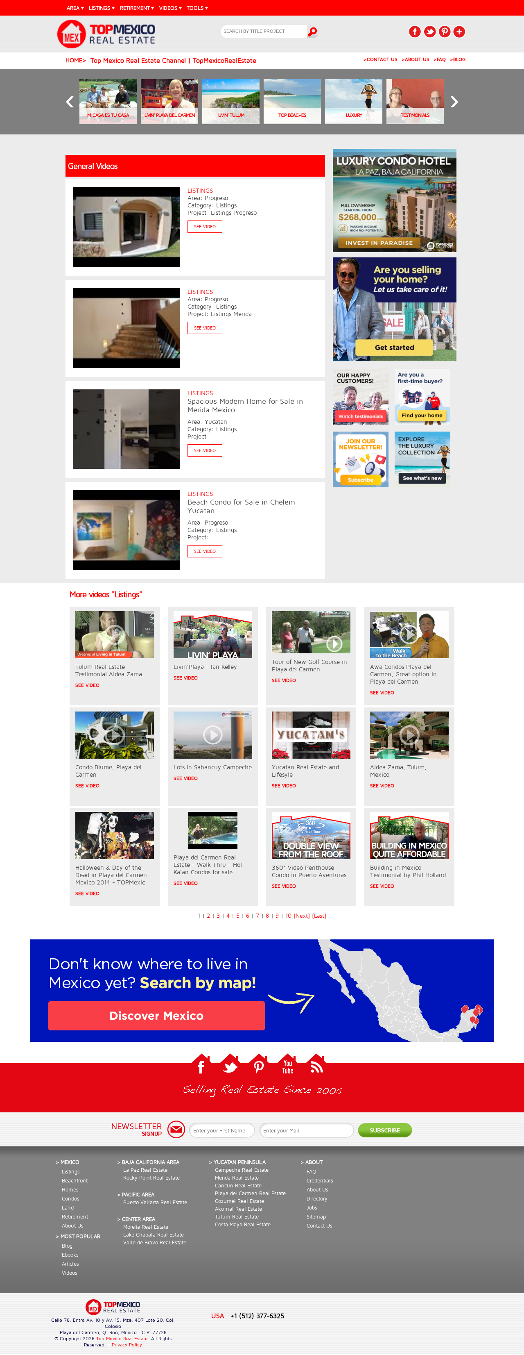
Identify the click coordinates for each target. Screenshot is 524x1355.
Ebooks (70, 1254)
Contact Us (319, 1225)
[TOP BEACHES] (292, 121)
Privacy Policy (127, 1344)
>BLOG (457, 59)
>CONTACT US (381, 59)
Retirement (75, 1216)
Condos (70, 1198)
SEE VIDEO (205, 226)
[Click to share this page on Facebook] (415, 31)
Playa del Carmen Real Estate (250, 1193)
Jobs (312, 1207)
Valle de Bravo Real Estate (154, 1242)
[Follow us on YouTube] (287, 1065)
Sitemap (316, 1216)
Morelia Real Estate (145, 1226)
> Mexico (67, 1162)
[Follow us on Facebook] (201, 1065)
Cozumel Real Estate (239, 1201)
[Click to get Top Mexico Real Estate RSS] (316, 1065)
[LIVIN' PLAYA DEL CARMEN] (169, 121)
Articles (70, 1263)
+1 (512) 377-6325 (257, 1315)
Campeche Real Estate (242, 1169)
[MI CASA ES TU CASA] (108, 121)
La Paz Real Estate (145, 1169)
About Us (73, 1225)
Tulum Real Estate (237, 1216)
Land (68, 1207)
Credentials (320, 1180)
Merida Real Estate (237, 1177)
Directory (317, 1198)
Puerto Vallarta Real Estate (155, 1202)
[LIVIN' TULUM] (231, 121)
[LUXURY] (353, 121)
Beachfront (75, 1180)
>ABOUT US (415, 59)
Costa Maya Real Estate (243, 1224)
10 (288, 915)
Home (74, 60)
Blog (67, 1245)
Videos (69, 1272)
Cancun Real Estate (238, 1185)
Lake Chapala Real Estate (153, 1234)
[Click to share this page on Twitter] (429, 31)
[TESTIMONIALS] (415, 121)
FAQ (311, 1171)
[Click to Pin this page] (444, 31)
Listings (71, 1171)
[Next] (302, 915)
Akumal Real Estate (238, 1208)
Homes (70, 1189)
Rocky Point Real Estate (151, 1177)
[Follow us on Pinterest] (259, 1065)
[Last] (319, 915)
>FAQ (440, 59)
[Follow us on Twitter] (230, 1065)
